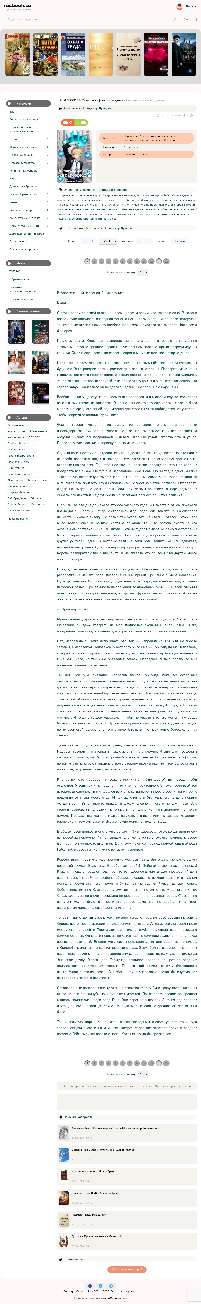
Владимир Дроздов (136, 154)
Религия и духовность (23, 171)
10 (151, 261)
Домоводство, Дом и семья (26, 234)
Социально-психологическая (142, 140)
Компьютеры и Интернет (24, 218)
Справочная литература (24, 119)
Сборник (35, 498)
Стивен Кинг (39, 504)
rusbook (17, 6)
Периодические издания (157, 136)
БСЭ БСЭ (34, 437)
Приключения (18, 241)
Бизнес (13, 202)
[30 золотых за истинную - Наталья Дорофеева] (40, 362)
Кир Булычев (16, 468)
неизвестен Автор (19, 510)
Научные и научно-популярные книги (21, 129)
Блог (12, 112)
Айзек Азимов (38, 431)
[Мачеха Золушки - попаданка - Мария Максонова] (16, 332)
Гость (189, 6)
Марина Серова (17, 486)
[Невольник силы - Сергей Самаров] (40, 332)
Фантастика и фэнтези (23, 147)
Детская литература (22, 163)
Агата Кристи (16, 431)
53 (166, 261)
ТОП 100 (14, 271)
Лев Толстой (16, 480)
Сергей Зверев (17, 504)
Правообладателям (21, 299)
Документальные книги (24, 226)
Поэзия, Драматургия (23, 194)
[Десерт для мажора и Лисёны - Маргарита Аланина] (16, 362)
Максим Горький (38, 480)
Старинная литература (23, 249)
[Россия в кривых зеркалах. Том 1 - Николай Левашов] (40, 393)
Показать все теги (19, 519)
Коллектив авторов (20, 474)
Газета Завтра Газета (21, 456)
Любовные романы (21, 155)
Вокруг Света (16, 449)
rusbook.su (86, 1291)
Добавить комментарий (127, 1269)
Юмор (13, 178)
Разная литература (21, 210)
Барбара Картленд (19, 443)
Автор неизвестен (19, 425)
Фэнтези (169, 140)
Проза (13, 139)
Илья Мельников (18, 462)
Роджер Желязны (19, 492)
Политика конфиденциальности (23, 289)
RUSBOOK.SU (71, 100)
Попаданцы (116, 100)
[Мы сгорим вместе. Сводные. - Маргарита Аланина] (16, 393)
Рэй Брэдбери (17, 498)
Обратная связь (19, 279)
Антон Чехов (16, 437)
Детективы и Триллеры (23, 186)
